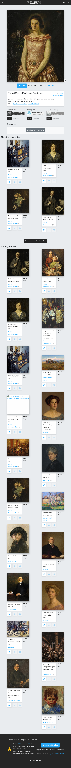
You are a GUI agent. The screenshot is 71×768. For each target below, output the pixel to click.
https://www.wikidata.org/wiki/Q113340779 (26, 104)
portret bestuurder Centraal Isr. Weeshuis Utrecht (14, 693)
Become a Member (50, 745)
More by (35, 241)
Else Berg (11, 647)
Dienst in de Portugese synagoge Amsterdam (49, 666)
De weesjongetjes (13, 169)
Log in (51, 754)
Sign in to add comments (35, 130)
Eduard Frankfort (48, 722)
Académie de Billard (14, 459)
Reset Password (59, 754)
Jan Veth (45, 433)
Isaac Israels (12, 561)
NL (19, 177)
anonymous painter (14, 700)
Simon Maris (12, 609)
